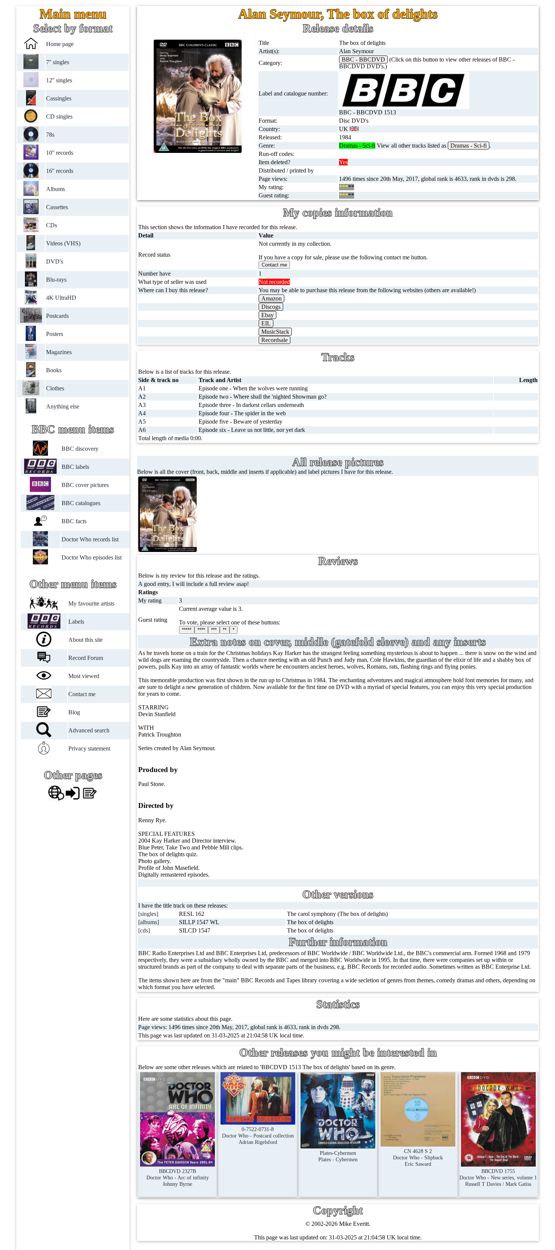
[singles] (148, 914)
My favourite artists (91, 603)
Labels (76, 621)
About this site (85, 640)
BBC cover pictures (84, 485)
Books (54, 370)
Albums (55, 189)
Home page (60, 44)
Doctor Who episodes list (91, 557)
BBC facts (73, 521)
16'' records (59, 171)
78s (50, 134)
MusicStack (275, 331)
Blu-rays (56, 279)
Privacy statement (89, 748)
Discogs (271, 307)
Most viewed (83, 676)
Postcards (57, 316)
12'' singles (59, 80)
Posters (54, 334)
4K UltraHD (61, 297)
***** (186, 630)
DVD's (54, 261)
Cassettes (57, 207)
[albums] (148, 922)
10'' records (59, 153)
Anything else (62, 406)
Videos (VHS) (63, 243)
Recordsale (274, 340)
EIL (266, 323)
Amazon (271, 298)
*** (214, 630)
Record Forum (85, 658)
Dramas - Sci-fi (468, 145)
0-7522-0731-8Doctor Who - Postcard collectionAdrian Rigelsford (258, 1135)
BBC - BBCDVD (363, 59)
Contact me (82, 694)
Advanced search (88, 730)
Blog (74, 712)
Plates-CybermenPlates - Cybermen (338, 1156)
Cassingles (58, 98)
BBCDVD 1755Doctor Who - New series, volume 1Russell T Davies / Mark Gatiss (498, 1177)
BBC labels (75, 467)
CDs (51, 225)
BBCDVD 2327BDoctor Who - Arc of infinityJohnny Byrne (177, 1177)
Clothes (55, 388)
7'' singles (57, 62)
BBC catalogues (80, 503)
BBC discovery (79, 448)
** (225, 630)
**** (201, 630)
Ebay (267, 315)
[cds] (144, 930)
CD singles (59, 116)
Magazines (59, 352)
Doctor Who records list (89, 539)
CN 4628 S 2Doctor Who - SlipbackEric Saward (418, 1157)
